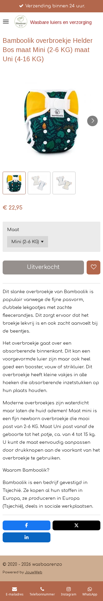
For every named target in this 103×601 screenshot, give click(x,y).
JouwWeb (33, 572)
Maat (13, 229)
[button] (14, 183)
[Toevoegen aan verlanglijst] (93, 267)
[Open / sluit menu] (6, 21)
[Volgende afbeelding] (92, 121)
